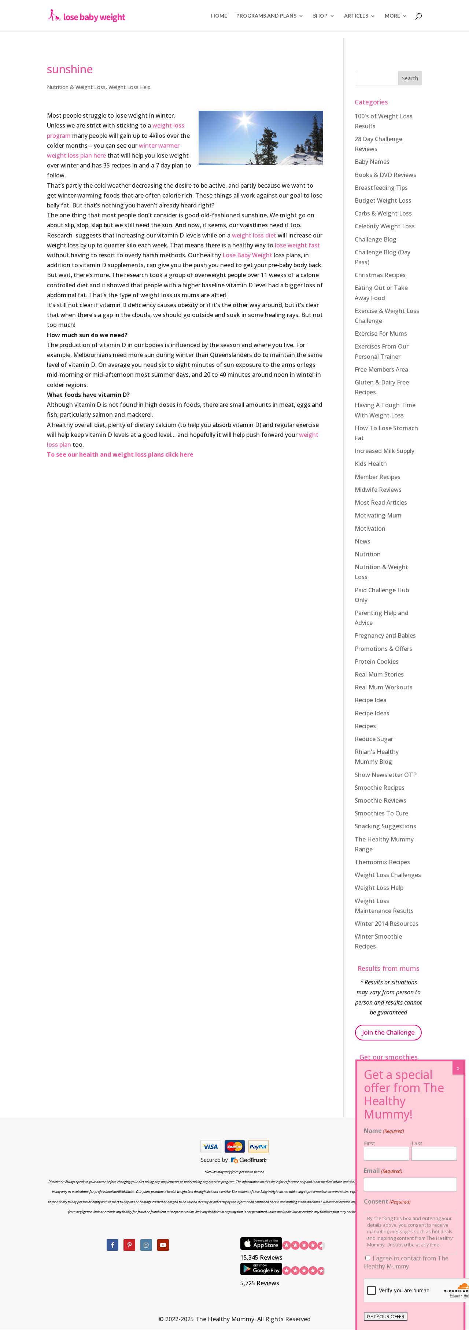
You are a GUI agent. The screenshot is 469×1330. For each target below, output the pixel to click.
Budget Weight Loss (383, 200)
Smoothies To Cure (381, 813)
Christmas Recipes (380, 275)
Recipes (365, 726)
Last (416, 1143)
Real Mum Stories (379, 674)
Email (383, 1171)
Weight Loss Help (129, 87)
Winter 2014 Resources (386, 924)
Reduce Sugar (374, 739)
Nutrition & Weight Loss (76, 87)
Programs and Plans (266, 16)
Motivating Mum (378, 515)
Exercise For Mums (381, 333)
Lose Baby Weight (247, 255)
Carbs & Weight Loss (383, 213)
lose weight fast (297, 245)
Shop (320, 16)
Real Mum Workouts (384, 687)
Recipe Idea (371, 700)
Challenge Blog (375, 239)
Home (219, 16)
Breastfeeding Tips (381, 188)
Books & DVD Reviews (385, 175)
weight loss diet (254, 235)
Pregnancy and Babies (385, 635)
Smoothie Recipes (380, 788)
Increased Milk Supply (384, 451)
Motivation (370, 528)
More (392, 16)
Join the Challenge (388, 1032)
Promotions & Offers (383, 649)
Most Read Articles (381, 502)
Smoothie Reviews (380, 800)
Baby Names (372, 162)
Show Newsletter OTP (386, 775)
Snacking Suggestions (385, 826)
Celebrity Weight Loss (385, 226)
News (362, 541)
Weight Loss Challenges (388, 875)
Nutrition (368, 554)
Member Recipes (377, 477)
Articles (356, 16)
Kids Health (371, 464)
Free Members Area (381, 369)
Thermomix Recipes (382, 862)
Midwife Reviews (378, 490)
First (369, 1143)
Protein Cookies (377, 661)
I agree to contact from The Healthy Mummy (406, 1262)
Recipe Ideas (372, 713)
